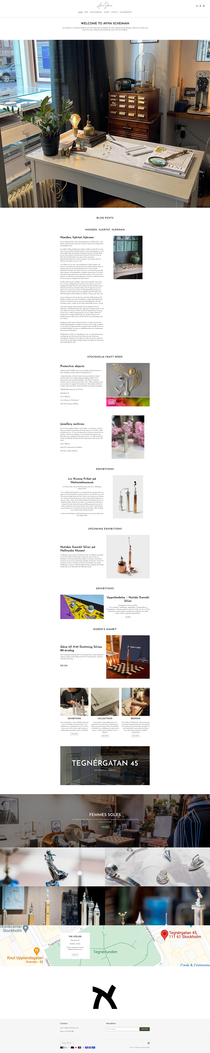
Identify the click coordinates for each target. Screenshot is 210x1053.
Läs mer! (128, 616)
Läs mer (64, 665)
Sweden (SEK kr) (66, 1043)
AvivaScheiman (136, 1047)
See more (74, 733)
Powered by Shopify (145, 1047)
